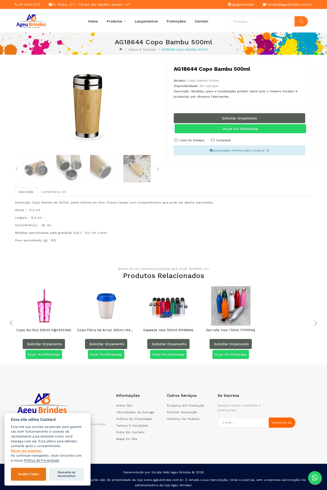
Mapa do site (126, 439)
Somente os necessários (66, 474)
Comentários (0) (54, 192)
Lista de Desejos (191, 140)
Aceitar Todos (28, 474)
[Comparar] (48, 321)
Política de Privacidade (41, 460)
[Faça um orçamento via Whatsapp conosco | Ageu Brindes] (314, 477)
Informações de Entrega (135, 412)
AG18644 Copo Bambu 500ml (185, 49)
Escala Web (160, 472)
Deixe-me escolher (26, 451)
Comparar (223, 140)
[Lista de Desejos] (39, 321)
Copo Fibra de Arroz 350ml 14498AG (106, 330)
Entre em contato (130, 432)
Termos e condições (132, 425)
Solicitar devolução (182, 412)
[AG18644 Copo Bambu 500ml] (36, 169)
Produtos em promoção (186, 405)
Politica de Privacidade (134, 419)
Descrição (26, 192)
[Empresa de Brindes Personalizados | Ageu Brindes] (43, 404)
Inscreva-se (282, 422)
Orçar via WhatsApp (240, 129)
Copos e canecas (142, 49)
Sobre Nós (124, 405)
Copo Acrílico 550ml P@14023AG (43, 330)
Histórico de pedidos (183, 419)
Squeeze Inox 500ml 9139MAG (168, 330)
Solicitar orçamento (239, 118)
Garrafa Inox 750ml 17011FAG (230, 330)
